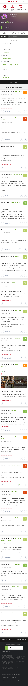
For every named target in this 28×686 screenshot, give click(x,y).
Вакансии (14, 674)
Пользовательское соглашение (9, 677)
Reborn (5, 71)
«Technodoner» (16, 613)
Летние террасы (12, 10)
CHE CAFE (6, 77)
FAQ (19, 674)
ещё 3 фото (20, 382)
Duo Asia (5, 46)
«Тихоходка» (15, 586)
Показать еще (13, 82)
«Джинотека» (15, 564)
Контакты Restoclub (6, 674)
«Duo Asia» (18, 91)
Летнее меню (20, 9)
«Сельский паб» (16, 174)
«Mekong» (18, 518)
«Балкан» (18, 310)
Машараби (6, 52)
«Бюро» (13, 410)
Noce (15, 64)
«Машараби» (5, 148)
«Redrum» (14, 491)
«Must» (17, 229)
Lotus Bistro (12, 46)
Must (11, 64)
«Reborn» (18, 338)
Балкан (13, 65)
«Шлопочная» (15, 202)
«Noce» (17, 256)
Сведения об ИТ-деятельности (9, 680)
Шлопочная (6, 64)
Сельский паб (7, 58)
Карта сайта (20, 680)
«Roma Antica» (16, 465)
